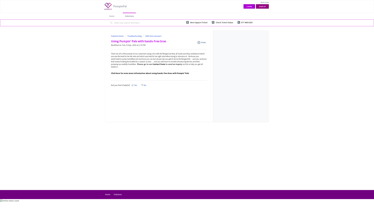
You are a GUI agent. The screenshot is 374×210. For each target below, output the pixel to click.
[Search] (111, 23)
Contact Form (159, 64)
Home (111, 16)
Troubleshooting (134, 36)
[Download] (181, 67)
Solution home (117, 36)
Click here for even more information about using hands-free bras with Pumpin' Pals (150, 73)
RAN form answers (154, 36)
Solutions (129, 16)
